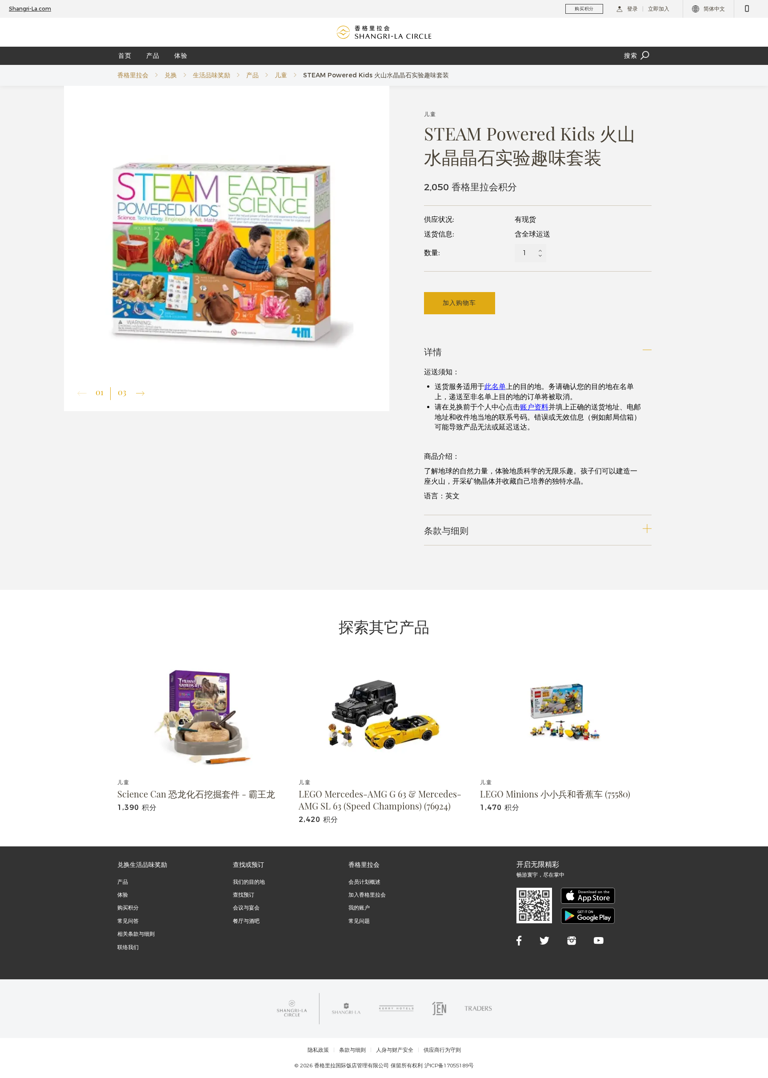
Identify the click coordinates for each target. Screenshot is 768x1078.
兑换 (170, 75)
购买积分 (128, 907)
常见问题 (359, 921)
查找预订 (243, 894)
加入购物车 (459, 303)
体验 (181, 56)
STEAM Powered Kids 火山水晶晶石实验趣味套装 (376, 75)
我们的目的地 (249, 881)
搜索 (630, 56)
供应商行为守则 (442, 1050)
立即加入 (658, 8)
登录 (632, 8)
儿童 (281, 75)
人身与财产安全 (394, 1050)
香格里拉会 (132, 75)
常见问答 (128, 921)
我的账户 (359, 907)
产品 (153, 56)
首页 (125, 56)
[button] (140, 393)
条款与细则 (352, 1050)
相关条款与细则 (136, 933)
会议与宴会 (246, 907)
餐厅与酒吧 (246, 921)
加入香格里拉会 (367, 894)
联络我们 (128, 947)
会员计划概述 (364, 881)
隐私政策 (318, 1050)
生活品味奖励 (211, 75)
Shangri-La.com (30, 8)
